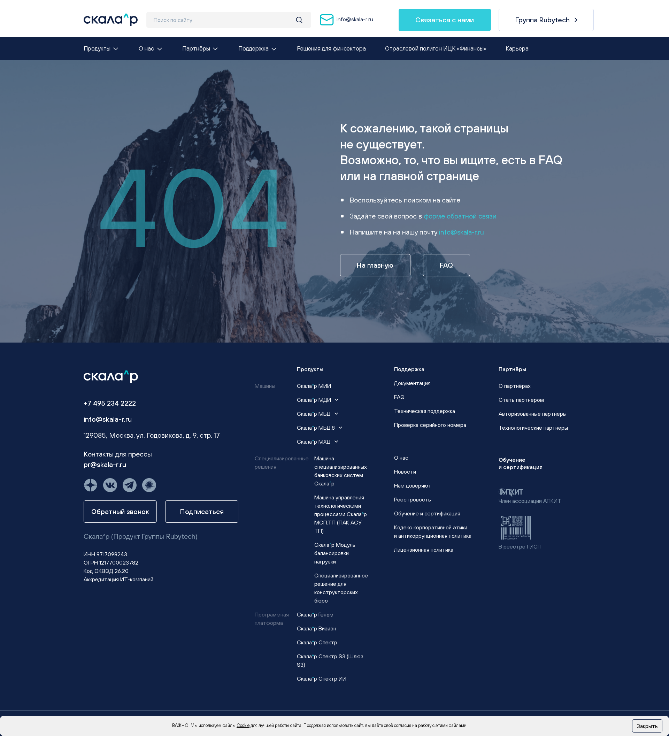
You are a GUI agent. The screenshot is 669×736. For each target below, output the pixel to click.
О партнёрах (515, 386)
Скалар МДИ (314, 400)
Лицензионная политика (423, 549)
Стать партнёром (521, 400)
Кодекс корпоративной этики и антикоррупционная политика (432, 531)
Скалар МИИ (314, 386)
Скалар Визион (316, 628)
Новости (405, 471)
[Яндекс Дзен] (91, 485)
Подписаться (202, 511)
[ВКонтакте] (110, 485)
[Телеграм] (130, 485)
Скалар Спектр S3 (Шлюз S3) (330, 660)
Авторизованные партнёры (533, 414)
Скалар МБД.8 (316, 427)
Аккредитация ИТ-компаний (118, 579)
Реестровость (412, 499)
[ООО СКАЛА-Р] (111, 20)
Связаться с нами (444, 20)
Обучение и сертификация (427, 513)
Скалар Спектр (317, 642)
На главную (375, 265)
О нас (401, 457)
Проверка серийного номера (430, 425)
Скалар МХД (314, 441)
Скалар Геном (315, 614)
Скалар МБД (314, 414)
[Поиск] (299, 20)
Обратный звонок (120, 511)
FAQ (446, 265)
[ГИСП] (516, 527)
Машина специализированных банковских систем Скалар (340, 470)
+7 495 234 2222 (110, 403)
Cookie (243, 725)
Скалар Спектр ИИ (321, 678)
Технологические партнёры (533, 427)
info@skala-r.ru (354, 19)
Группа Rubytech (542, 20)
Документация (412, 383)
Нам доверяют (412, 485)
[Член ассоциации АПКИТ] (511, 492)
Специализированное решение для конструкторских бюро (341, 588)
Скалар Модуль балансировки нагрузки (334, 553)
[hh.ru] (149, 485)
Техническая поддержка (424, 411)
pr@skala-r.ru (105, 464)
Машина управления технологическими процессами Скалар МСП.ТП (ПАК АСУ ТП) (340, 514)
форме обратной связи (460, 216)
